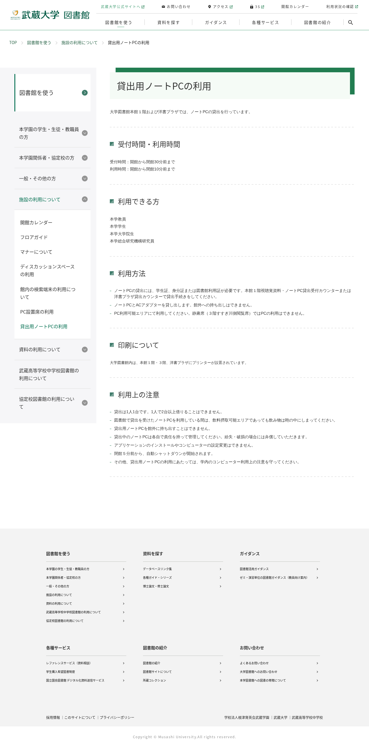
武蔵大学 (280, 717)
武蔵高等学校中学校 (307, 717)
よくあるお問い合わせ (254, 663)
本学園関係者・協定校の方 (63, 577)
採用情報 (53, 717)
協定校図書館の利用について (65, 620)
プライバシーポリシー (117, 717)
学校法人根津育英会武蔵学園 (246, 717)
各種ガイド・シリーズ (157, 577)
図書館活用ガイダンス (254, 569)
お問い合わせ (252, 647)
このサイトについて (79, 717)
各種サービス (58, 647)
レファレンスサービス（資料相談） (69, 663)
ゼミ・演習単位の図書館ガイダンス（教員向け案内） (274, 577)
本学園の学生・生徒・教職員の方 (67, 569)
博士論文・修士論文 (156, 586)
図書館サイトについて (157, 671)
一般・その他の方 (57, 586)
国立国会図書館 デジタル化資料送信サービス (75, 680)
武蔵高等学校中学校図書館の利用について (73, 612)
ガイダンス (250, 553)
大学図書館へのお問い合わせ (258, 671)
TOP (13, 42)
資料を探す (153, 553)
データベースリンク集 (157, 569)
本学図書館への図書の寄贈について (263, 680)
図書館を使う (39, 42)
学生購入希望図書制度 (60, 671)
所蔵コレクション (154, 680)
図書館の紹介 (155, 647)
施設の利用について (79, 42)
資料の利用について (59, 603)
